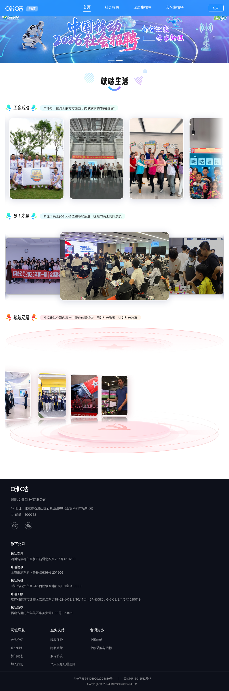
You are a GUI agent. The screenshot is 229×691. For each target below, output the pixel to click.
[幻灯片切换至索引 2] (119, 60)
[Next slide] (217, 162)
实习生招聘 (175, 7)
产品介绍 (17, 640)
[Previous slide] (12, 162)
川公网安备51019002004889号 (93, 678)
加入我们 (17, 664)
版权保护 (56, 640)
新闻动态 (17, 656)
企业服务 (17, 648)
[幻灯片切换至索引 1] (111, 60)
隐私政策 (56, 648)
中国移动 (96, 640)
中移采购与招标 (101, 648)
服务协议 (56, 656)
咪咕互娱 (17, 594)
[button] (7, 385)
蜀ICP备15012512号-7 (137, 678)
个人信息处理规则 (62, 664)
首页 (87, 7)
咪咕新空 (17, 607)
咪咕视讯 (17, 567)
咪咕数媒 (17, 580)
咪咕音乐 (17, 553)
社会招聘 (112, 7)
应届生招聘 (142, 7)
